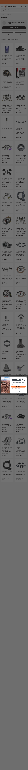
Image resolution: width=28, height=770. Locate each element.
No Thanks (18, 391)
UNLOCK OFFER (18, 386)
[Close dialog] (26, 377)
